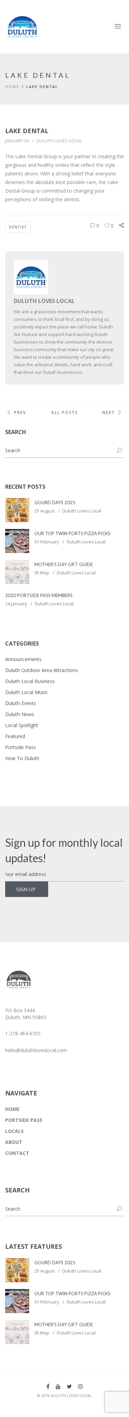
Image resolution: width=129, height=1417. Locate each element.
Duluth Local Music (26, 692)
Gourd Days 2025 (54, 502)
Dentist (18, 226)
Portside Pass (20, 747)
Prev (20, 412)
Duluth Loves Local (59, 141)
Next (108, 412)
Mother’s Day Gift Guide (63, 564)
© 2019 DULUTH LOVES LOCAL (64, 1395)
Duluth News (19, 714)
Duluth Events (20, 703)
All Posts (64, 412)
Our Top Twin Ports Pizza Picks (72, 533)
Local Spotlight (21, 725)
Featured (15, 736)
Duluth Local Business (30, 681)
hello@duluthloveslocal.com (36, 1050)
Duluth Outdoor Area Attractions (41, 670)
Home (12, 86)
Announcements (23, 659)
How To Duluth (22, 758)
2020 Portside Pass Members (39, 595)
